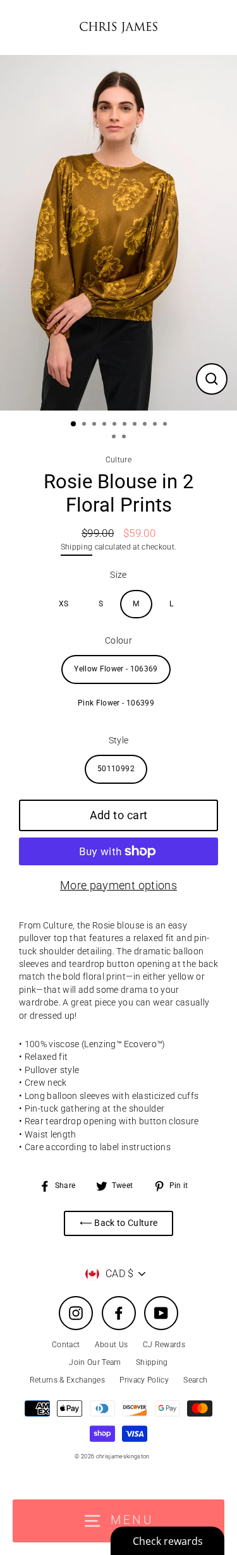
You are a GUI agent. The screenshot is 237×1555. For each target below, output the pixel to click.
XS (64, 603)
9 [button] (156, 425)
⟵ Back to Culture (119, 1223)
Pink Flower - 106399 (116, 703)
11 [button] (115, 438)
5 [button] (115, 425)
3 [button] (95, 425)
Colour (118, 640)
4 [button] (105, 425)
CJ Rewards (164, 1344)
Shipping (77, 547)
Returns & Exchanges (67, 1380)
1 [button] (74, 424)
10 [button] (166, 425)
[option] (118, 233)
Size (118, 575)
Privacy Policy (144, 1380)
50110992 (116, 768)
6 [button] (126, 425)
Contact (66, 1344)
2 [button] (85, 425)
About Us (111, 1344)
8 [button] (146, 425)
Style (119, 740)
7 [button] (136, 425)
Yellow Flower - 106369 (115, 668)
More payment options (118, 885)
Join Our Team (95, 1362)
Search (195, 1380)
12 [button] (125, 438)
